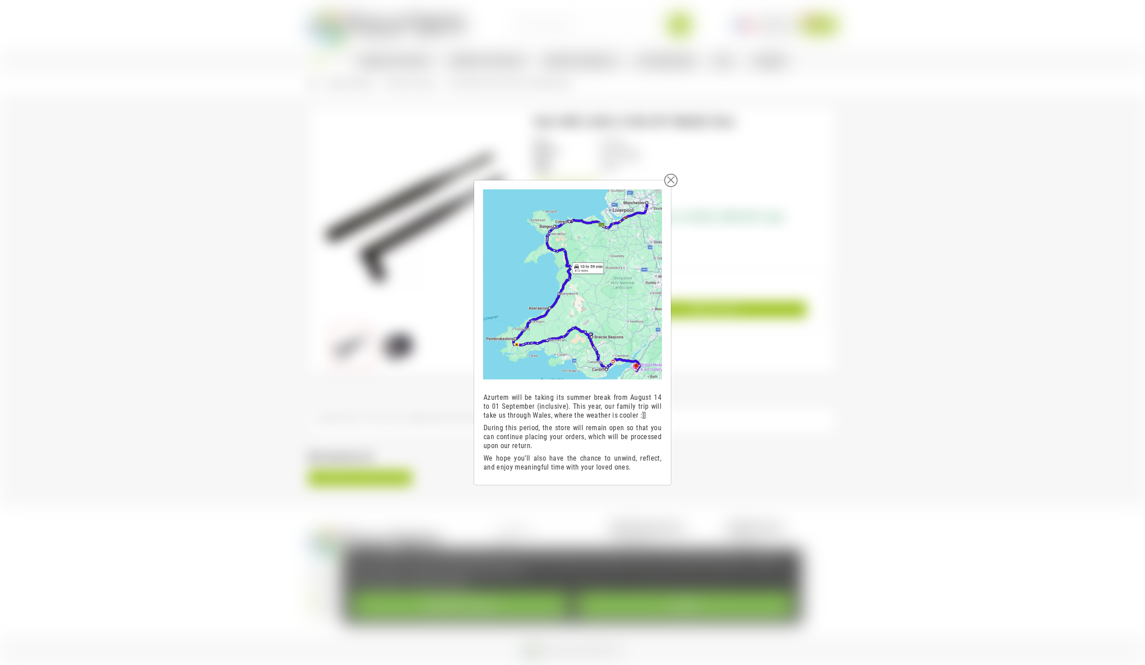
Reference (547, 150)
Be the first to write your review (360, 478)
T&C (504, 542)
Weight (542, 168)
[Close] (671, 180)
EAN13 (542, 159)
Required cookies (460, 605)
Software (745, 542)
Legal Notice (515, 529)
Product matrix (635, 542)
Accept (685, 605)
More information (378, 583)
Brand (541, 141)
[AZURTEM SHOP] (387, 24)
